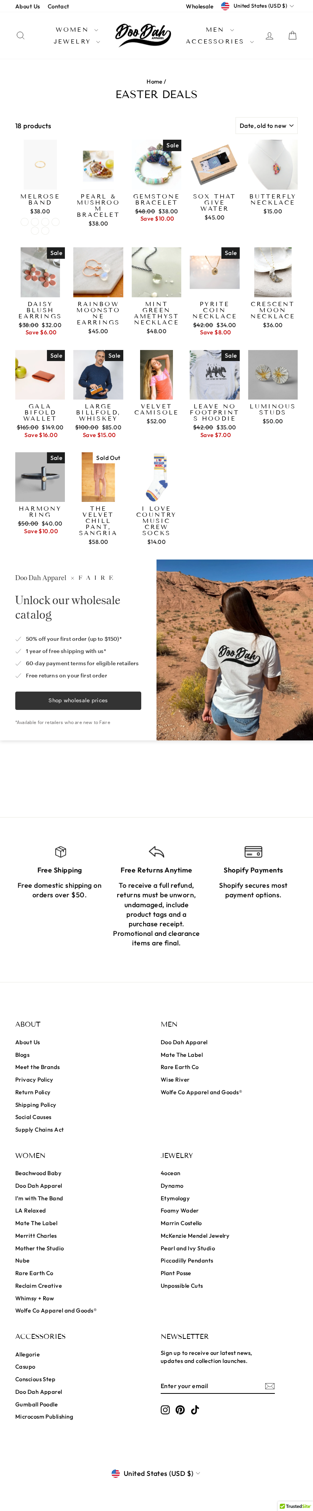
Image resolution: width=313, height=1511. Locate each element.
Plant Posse (176, 1273)
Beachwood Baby (38, 1173)
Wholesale (199, 6)
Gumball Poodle (36, 1404)
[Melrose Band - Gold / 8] (45, 222)
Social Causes (33, 1117)
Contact (58, 6)
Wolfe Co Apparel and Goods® (201, 1092)
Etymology (175, 1198)
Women (74, 29)
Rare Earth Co (180, 1067)
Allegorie (27, 1354)
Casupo (25, 1366)
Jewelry (74, 41)
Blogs (22, 1054)
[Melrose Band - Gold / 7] (35, 222)
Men (217, 29)
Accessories (217, 41)
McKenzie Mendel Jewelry (195, 1235)
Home (155, 81)
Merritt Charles (36, 1235)
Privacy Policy (34, 1079)
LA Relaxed (30, 1210)
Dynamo (172, 1185)
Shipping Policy (35, 1104)
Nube (22, 1260)
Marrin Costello (181, 1223)
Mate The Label (182, 1054)
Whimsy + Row (34, 1298)
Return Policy (33, 1092)
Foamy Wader (180, 1210)
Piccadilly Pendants (187, 1260)
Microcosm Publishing (44, 1416)
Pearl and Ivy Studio (188, 1248)
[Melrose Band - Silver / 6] (55, 222)
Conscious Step (35, 1379)
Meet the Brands (37, 1067)
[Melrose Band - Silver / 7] (35, 230)
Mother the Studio (39, 1248)
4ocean (171, 1173)
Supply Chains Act (39, 1129)
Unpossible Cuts (182, 1285)
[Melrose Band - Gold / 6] (24, 222)
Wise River (175, 1079)
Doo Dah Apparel (184, 1042)
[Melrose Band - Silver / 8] (45, 230)
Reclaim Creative (38, 1285)
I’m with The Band (39, 1198)
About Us (27, 6)
